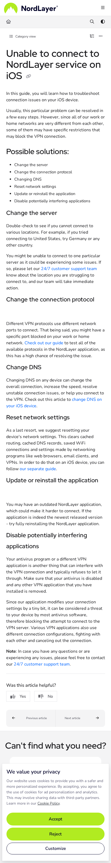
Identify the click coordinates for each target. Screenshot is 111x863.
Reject (55, 834)
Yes (23, 696)
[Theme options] (102, 22)
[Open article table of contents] (92, 36)
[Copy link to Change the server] (65, 213)
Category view (25, 36)
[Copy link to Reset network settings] (78, 417)
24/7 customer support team (69, 269)
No (50, 696)
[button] (31, 718)
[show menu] (102, 8)
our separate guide (38, 469)
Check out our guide (44, 343)
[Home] (31, 8)
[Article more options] (100, 36)
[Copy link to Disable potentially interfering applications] (47, 546)
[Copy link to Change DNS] (49, 367)
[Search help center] (92, 22)
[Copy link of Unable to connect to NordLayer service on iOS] (28, 76)
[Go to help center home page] (8, 22)
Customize (55, 848)
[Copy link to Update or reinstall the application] (14, 492)
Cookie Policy (48, 803)
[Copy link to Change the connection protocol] (14, 311)
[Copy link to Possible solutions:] (77, 152)
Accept (55, 819)
